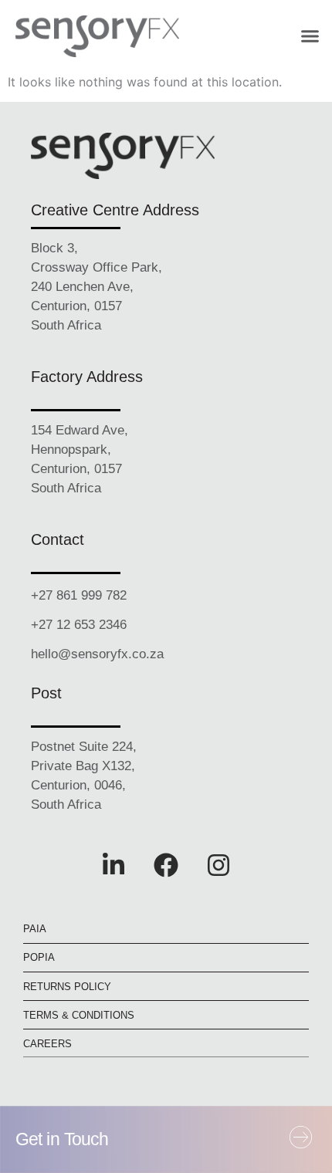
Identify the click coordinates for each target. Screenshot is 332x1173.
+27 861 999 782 (79, 595)
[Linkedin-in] (113, 865)
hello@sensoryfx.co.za (97, 654)
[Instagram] (218, 865)
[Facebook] (166, 865)
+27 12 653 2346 (79, 625)
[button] (310, 36)
